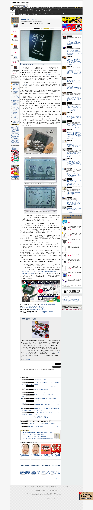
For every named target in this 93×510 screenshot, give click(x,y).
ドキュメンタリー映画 (44, 74)
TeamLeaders (37, 9)
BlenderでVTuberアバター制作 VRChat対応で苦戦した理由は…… (37, 438)
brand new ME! (52, 490)
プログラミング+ (42, 9)
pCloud (36, 14)
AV (47, 7)
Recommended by (51, 478)
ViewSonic (43, 490)
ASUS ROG (52, 487)
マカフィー (16, 14)
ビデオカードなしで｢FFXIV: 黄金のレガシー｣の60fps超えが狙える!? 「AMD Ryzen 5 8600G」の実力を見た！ (74, 210)
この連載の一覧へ (40, 417)
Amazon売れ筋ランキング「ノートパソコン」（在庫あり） (15, 20)
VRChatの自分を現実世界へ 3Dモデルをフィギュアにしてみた (37, 432)
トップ (12, 7)
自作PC (44, 7)
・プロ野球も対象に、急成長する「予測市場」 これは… (15, 141)
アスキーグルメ (27, 9)
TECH (24, 7)
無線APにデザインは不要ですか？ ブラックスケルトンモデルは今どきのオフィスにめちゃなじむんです (75, 98)
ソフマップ (28, 14)
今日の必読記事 (34, 494)
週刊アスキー (32, 9)
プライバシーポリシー (42, 498)
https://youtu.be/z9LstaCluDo (48, 304)
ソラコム (32, 13)
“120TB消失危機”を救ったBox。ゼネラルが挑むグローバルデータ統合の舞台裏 (74, 193)
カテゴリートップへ (56, 367)
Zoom (56, 13)
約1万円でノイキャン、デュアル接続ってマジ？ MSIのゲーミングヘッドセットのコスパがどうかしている (74, 154)
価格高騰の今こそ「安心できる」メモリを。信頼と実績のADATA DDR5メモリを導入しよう (74, 145)
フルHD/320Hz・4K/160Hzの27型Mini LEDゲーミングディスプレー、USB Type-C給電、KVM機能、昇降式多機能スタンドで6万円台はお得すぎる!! (74, 62)
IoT (16, 7)
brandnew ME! (32, 14)
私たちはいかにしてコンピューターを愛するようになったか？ (42, 423)
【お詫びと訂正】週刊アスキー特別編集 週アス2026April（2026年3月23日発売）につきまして (72, 300)
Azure (28, 13)
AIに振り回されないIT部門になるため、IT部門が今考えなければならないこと (74, 117)
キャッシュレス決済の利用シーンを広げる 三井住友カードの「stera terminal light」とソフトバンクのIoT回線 (74, 174)
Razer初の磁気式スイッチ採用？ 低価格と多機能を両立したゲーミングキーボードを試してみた (74, 126)
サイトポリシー (34, 498)
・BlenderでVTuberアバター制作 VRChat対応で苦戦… (15, 137)
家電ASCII (22, 9)
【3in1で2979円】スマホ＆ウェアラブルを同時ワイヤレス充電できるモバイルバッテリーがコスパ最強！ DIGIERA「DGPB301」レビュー (74, 72)
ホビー (41, 7)
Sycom (28, 10)
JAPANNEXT (24, 14)
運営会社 (49, 498)
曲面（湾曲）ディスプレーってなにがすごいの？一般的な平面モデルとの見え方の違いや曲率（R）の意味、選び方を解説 (74, 202)
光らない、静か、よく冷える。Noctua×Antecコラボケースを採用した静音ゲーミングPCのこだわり (74, 88)
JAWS (16, 13)
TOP (25, 486)
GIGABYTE (39, 490)
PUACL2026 (53, 9)
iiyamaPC (24, 10)
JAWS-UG (33, 489)
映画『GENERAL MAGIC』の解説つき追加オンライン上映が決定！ (43, 426)
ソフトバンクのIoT (60, 13)
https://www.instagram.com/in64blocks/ (39, 312)
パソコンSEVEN (32, 10)
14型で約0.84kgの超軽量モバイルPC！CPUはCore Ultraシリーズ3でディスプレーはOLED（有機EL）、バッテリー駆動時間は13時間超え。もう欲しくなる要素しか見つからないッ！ (74, 135)
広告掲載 (59, 498)
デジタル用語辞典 (45, 494)
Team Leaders (44, 493)
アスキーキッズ (13, 9)
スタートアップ (57, 7)
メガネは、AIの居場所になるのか (41, 389)
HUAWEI (29, 489)
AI (14, 7)
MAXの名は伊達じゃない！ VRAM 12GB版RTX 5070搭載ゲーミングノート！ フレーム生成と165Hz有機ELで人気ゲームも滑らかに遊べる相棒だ (74, 42)
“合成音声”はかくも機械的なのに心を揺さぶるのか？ (45, 398)
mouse (20, 10)
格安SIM (17, 9)
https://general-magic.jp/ (47, 311)
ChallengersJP (58, 9)
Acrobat (20, 13)
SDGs (47, 9)
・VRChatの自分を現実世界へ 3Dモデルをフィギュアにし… (15, 127)
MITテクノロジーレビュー (57, 494)
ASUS (40, 10)
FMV (16, 10)
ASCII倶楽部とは (16, 143)
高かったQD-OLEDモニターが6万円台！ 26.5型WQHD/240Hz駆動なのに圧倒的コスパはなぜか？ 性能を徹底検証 (74, 52)
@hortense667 (27, 359)
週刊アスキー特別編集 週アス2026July (15, 162)
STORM (62, 487)
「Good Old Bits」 (26, 84)
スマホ (53, 7)
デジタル (25, 2)
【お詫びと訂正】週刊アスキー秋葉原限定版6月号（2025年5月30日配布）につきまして (72, 302)
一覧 (41, 28)
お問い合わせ (54, 498)
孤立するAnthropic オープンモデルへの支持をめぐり (34, 436)
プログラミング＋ (50, 493)
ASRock (35, 491)
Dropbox (36, 13)
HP (44, 10)
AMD (45, 487)
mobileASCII (50, 494)
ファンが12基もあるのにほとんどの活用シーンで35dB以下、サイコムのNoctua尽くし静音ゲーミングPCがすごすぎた (74, 108)
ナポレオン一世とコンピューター (41, 392)
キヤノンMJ (20, 14)
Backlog (44, 13)
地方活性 (49, 9)
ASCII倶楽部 (78, 7)
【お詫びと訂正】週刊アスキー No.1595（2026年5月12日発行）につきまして (72, 297)
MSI (36, 10)
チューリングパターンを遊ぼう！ (41, 379)
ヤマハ (52, 13)
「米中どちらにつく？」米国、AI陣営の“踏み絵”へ (34, 434)
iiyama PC (42, 487)
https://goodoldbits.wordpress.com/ (38, 309)
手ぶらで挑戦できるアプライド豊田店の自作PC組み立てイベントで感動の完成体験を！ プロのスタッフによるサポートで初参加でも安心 (74, 183)
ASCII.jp (16, 2)
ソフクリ (64, 13)
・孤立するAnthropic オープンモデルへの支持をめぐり (15, 134)
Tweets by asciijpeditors (66, 32)
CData (40, 13)
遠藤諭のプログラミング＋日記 (28, 19)
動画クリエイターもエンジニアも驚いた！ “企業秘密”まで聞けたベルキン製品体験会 (74, 80)
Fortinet (48, 13)
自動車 (37, 7)
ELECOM (39, 487)
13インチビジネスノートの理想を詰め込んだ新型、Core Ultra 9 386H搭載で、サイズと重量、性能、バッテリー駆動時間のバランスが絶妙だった (74, 164)
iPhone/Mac (33, 7)
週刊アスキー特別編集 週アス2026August (15, 148)
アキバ (50, 7)
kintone (24, 13)
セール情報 (66, 7)
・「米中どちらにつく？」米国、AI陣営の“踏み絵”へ (15, 130)
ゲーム (62, 7)
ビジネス (20, 7)
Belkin (49, 489)
